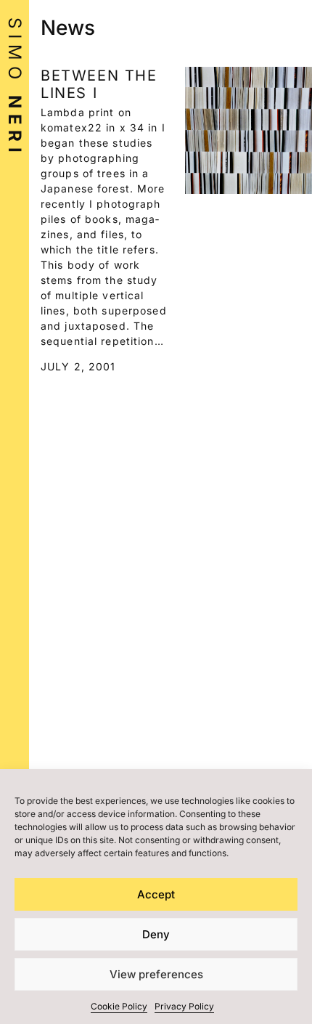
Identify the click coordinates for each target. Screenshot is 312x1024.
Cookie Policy (119, 1006)
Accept (156, 894)
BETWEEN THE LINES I (99, 84)
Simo (14, 87)
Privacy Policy (184, 1006)
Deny (156, 934)
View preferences (156, 974)
